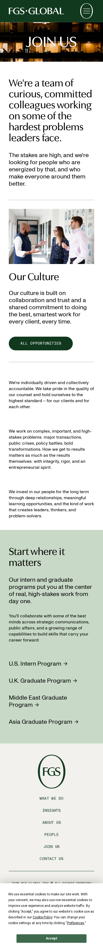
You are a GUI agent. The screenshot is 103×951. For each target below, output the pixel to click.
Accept (51, 938)
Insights (51, 810)
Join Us (51, 846)
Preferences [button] (75, 923)
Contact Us (51, 858)
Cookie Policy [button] (42, 917)
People (51, 834)
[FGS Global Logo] (36, 11)
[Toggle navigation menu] (86, 11)
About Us (51, 822)
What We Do (51, 798)
